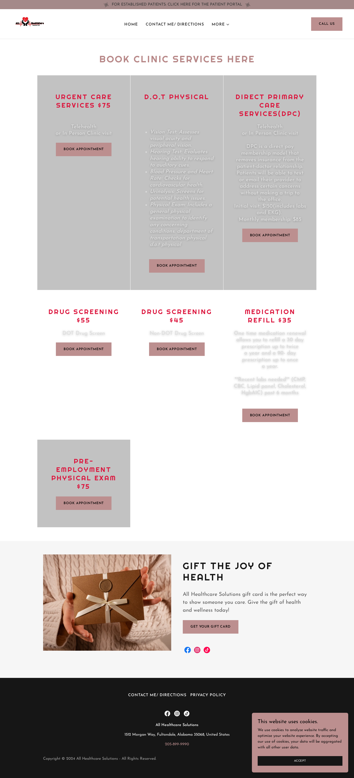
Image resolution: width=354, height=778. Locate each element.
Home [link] (131, 24)
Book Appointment (84, 503)
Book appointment (84, 149)
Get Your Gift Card (210, 627)
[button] (221, 24)
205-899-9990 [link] (177, 744)
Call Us (327, 24)
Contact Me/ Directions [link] (175, 24)
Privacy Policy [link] (208, 695)
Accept (300, 760)
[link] (28, 24)
